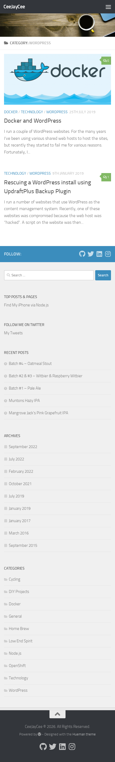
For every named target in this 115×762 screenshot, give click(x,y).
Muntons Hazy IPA (24, 400)
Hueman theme (84, 734)
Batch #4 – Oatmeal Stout (30, 363)
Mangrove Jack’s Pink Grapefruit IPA (38, 413)
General (15, 616)
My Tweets (13, 333)
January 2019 (19, 508)
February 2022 (21, 471)
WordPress (57, 112)
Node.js (15, 653)
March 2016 (19, 533)
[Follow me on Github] (82, 254)
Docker (11, 112)
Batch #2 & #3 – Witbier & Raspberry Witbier (45, 375)
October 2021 (20, 483)
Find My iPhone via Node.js (26, 305)
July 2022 (16, 459)
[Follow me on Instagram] (108, 254)
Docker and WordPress (32, 120)
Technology (32, 112)
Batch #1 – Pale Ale (25, 388)
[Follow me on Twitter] (90, 254)
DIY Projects (19, 591)
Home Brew (19, 628)
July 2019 (16, 496)
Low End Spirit (20, 641)
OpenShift (17, 665)
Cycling (14, 579)
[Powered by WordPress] (39, 734)
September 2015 (23, 545)
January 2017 (19, 520)
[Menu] (108, 6)
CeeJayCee (14, 6)
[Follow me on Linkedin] (99, 254)
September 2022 (23, 446)
